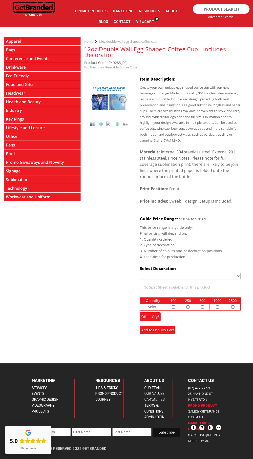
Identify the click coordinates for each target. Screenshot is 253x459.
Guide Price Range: (159, 219)
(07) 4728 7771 (199, 388)
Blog (103, 22)
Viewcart (145, 21)
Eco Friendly (93, 67)
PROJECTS (40, 411)
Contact (122, 22)
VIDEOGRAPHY (43, 405)
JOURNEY (103, 399)
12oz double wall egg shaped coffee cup (128, 41)
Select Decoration (158, 268)
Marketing (123, 11)
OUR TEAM (152, 388)
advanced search (220, 17)
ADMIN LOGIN (154, 417)
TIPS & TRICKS (106, 388)
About (172, 11)
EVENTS (38, 394)
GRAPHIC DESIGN (45, 399)
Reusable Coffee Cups (121, 67)
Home (88, 41)
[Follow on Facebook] (193, 427)
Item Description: (157, 79)
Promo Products (91, 11)
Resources (149, 11)
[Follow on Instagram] (202, 427)
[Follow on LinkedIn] (210, 427)
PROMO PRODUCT (109, 394)
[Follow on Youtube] (218, 427)
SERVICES (39, 388)
